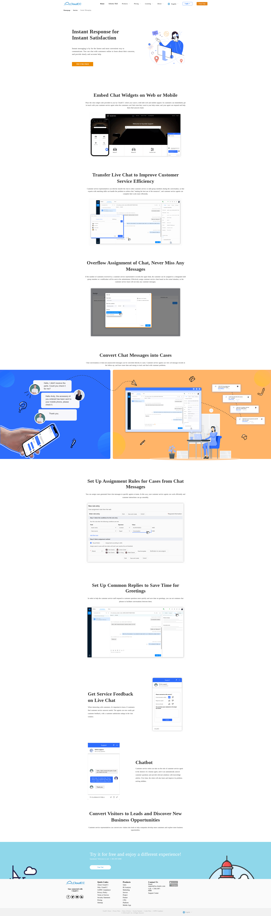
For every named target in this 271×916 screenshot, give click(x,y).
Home (102, 4)
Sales (124, 885)
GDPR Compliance (104, 890)
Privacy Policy (102, 892)
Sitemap (100, 903)
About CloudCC (103, 885)
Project (125, 895)
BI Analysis (127, 887)
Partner (125, 897)
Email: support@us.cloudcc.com (156, 885)
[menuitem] (126, 4)
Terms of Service (103, 895)
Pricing (99, 900)
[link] (67, 10)
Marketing (126, 890)
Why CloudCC (102, 887)
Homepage (67, 10)
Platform (126, 903)
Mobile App (127, 905)
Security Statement (103, 897)
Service (75, 10)
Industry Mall (113, 4)
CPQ (124, 900)
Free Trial (100, 867)
